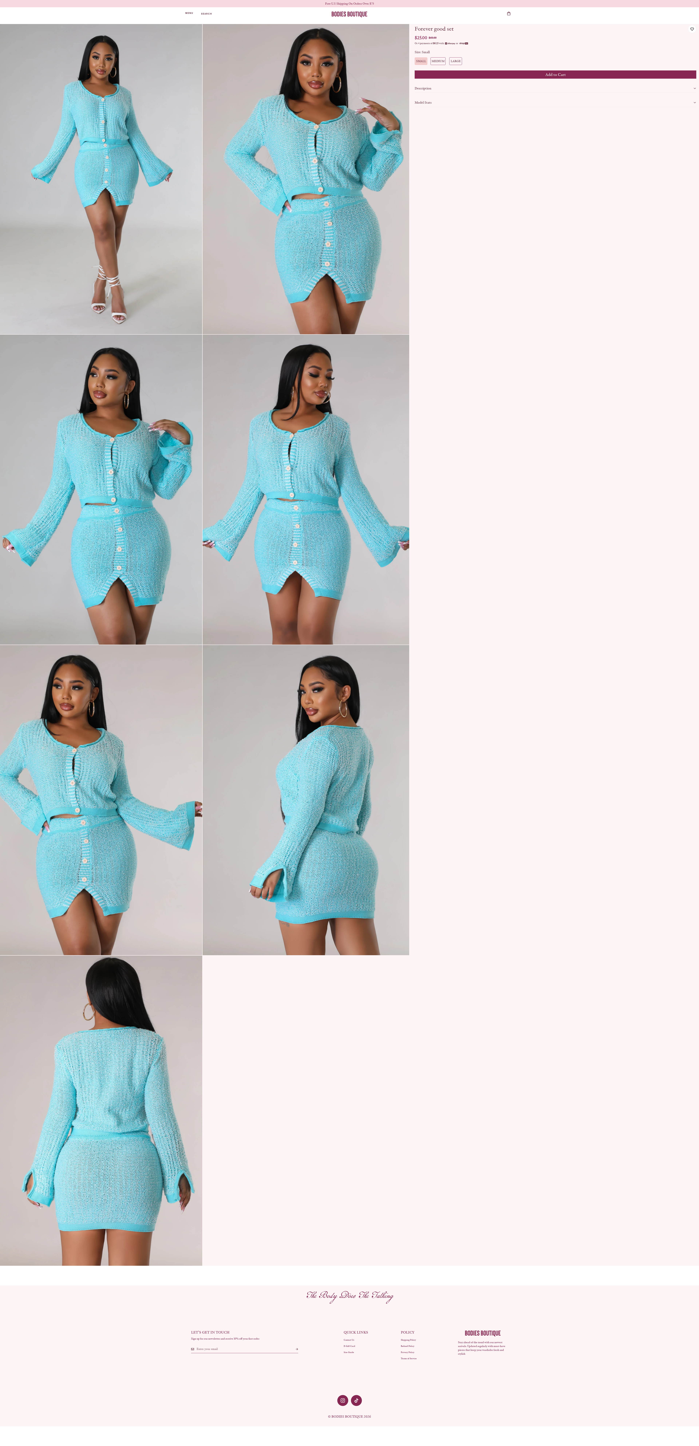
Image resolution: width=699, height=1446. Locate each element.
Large (456, 61)
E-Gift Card (349, 1346)
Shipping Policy (408, 1340)
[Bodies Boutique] (349, 14)
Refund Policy (407, 1346)
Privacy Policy (407, 1352)
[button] (509, 13)
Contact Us (349, 1340)
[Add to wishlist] (692, 29)
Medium (438, 61)
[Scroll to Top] (692, 1426)
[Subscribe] (294, 1349)
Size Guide (349, 1352)
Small (421, 61)
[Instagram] (342, 1400)
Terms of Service (409, 1358)
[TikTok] (356, 1400)
